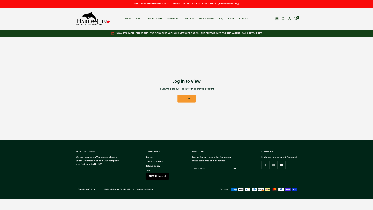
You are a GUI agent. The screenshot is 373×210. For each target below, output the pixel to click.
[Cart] (295, 18)
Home (128, 18)
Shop (138, 18)
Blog (221, 18)
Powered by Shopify (144, 189)
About (231, 18)
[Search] (283, 18)
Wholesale (172, 18)
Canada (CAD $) (85, 189)
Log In (187, 98)
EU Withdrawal (157, 176)
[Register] (235, 169)
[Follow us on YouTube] (281, 165)
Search (149, 157)
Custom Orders (154, 18)
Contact (243, 18)
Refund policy (153, 165)
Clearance (188, 18)
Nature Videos (206, 18)
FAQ (148, 170)
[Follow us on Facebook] (265, 165)
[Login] (289, 18)
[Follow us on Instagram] (273, 165)
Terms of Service (154, 161)
